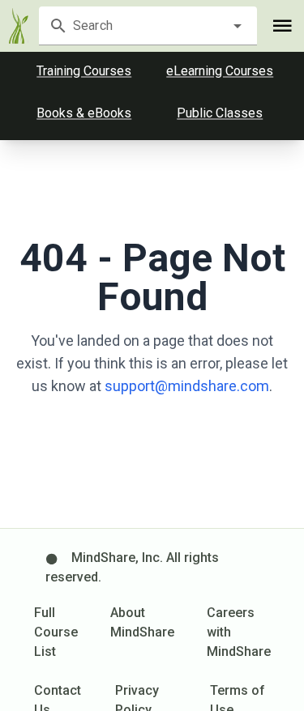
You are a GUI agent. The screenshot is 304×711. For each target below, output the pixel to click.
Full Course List (56, 632)
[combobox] (147, 25)
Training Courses (83, 71)
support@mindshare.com (187, 385)
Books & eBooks (83, 113)
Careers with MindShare (239, 632)
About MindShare (142, 622)
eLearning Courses (219, 71)
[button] (237, 26)
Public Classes (220, 113)
